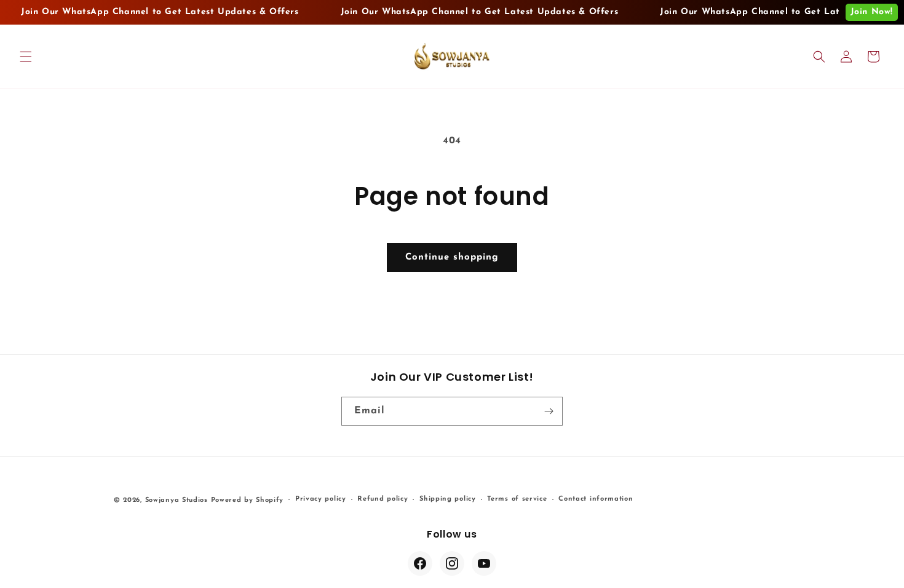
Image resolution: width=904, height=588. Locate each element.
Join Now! (871, 12)
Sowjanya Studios (176, 500)
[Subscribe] (548, 411)
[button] (25, 56)
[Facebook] (420, 563)
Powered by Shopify (247, 500)
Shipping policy (447, 499)
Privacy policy (320, 499)
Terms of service (517, 499)
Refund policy (382, 499)
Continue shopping (452, 257)
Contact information (595, 499)
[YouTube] (484, 563)
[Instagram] (452, 563)
